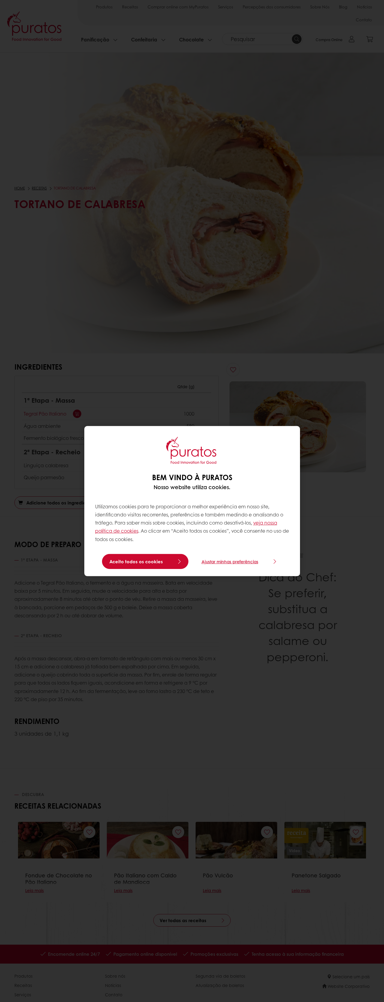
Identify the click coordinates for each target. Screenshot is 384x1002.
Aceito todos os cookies (136, 561)
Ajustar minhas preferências (230, 562)
